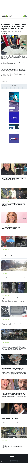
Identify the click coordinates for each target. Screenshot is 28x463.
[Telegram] (19, 88)
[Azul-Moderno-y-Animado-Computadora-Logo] (14, 112)
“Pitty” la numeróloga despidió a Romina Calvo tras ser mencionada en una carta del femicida (12, 228)
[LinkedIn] (10, 88)
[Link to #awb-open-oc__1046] (24, 16)
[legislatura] (14, 102)
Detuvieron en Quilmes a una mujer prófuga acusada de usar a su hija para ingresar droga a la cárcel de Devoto (13, 297)
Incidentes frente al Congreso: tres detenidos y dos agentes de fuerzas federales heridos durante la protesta (14, 344)
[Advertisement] (14, 7)
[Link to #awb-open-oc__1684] (26, 16)
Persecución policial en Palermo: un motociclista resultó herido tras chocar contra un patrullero (14, 442)
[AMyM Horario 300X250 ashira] (14, 124)
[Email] (23, 88)
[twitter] (12, 461)
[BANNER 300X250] (14, 92)
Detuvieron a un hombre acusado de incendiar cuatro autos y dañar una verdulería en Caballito (13, 252)
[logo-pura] (7, 15)
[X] (6, 88)
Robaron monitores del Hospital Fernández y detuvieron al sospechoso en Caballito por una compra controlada (13, 321)
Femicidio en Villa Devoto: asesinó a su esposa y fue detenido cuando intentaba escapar (13, 275)
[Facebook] (2, 88)
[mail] (17, 461)
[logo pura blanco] (14, 456)
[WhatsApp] (14, 88)
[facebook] (10, 461)
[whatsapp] (16, 461)
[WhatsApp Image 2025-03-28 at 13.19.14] (14, 35)
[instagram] (14, 461)
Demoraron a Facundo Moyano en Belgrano (10, 418)
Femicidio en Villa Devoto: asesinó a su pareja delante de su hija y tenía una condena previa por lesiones (14, 179)
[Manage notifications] (1, 461)
